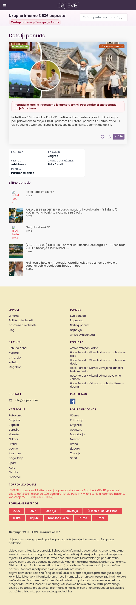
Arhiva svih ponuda (82, 335)
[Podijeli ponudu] (109, 137)
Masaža (14, 434)
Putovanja (15, 415)
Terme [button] (82, 518)
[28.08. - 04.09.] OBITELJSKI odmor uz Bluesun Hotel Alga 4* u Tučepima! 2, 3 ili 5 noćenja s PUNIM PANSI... (75, 246)
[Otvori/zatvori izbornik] (4, 3)
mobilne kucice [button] (58, 518)
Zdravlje (14, 429)
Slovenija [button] (72, 511)
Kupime (14, 353)
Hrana (13, 444)
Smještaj (14, 420)
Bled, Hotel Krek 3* (38, 227)
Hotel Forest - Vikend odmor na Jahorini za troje (98, 354)
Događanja (16, 458)
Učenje (13, 448)
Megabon (15, 367)
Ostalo (13, 472)
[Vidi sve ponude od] (21, 46)
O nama (14, 316)
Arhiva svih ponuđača (84, 348)
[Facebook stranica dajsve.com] (72, 401)
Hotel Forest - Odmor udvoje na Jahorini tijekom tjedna (96, 370)
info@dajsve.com (26, 400)
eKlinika (13, 362)
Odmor (13, 439)
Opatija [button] (51, 511)
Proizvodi (15, 477)
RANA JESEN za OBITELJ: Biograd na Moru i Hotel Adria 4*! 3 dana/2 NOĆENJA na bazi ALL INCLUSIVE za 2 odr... (72, 211)
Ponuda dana (18, 348)
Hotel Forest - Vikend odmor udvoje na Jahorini (95, 377)
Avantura (15, 453)
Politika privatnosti (21, 320)
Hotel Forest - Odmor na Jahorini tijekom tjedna (97, 385)
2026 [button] (16, 511)
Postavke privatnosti (22, 325)
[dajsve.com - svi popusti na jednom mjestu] (68, 4)
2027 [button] (33, 511)
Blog (12, 330)
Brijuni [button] (34, 518)
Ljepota (14, 425)
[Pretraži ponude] (122, 17)
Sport (12, 463)
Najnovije (76, 330)
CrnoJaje (15, 357)
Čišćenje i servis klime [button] (102, 511)
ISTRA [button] (17, 518)
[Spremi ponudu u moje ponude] (102, 137)
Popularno (76, 320)
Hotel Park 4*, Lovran (40, 192)
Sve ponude (78, 316)
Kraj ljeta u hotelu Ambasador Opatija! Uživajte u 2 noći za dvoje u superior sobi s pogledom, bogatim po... (71, 264)
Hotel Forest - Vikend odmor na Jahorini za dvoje (98, 362)
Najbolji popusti (80, 325)
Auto (12, 468)
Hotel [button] (100, 518)
